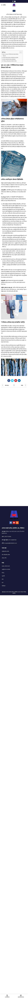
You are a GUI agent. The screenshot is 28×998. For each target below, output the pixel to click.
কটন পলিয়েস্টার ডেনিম (6, 554)
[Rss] (17, 522)
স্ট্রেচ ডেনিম (4, 557)
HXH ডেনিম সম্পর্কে (6, 566)
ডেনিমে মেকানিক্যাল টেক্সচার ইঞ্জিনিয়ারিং (9, 59)
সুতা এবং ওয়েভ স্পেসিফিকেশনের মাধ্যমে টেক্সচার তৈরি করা (10, 55)
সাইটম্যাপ (3, 585)
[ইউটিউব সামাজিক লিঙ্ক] (15, 1)
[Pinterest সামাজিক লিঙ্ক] (15, 380)
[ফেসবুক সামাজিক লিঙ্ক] (13, 1)
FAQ (3, 572)
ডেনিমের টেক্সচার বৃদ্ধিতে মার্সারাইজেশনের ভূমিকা (10, 57)
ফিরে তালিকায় (14, 385)
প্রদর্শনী (3, 576)
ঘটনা (2, 579)
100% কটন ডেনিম (5, 551)
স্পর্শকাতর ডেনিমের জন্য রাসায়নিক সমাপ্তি (10, 61)
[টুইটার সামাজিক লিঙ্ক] (12, 380)
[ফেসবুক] (10, 522)
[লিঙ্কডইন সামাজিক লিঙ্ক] (19, 380)
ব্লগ (14, 10)
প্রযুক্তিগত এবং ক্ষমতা (6, 569)
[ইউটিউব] (14, 522)
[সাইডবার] (2, 301)
